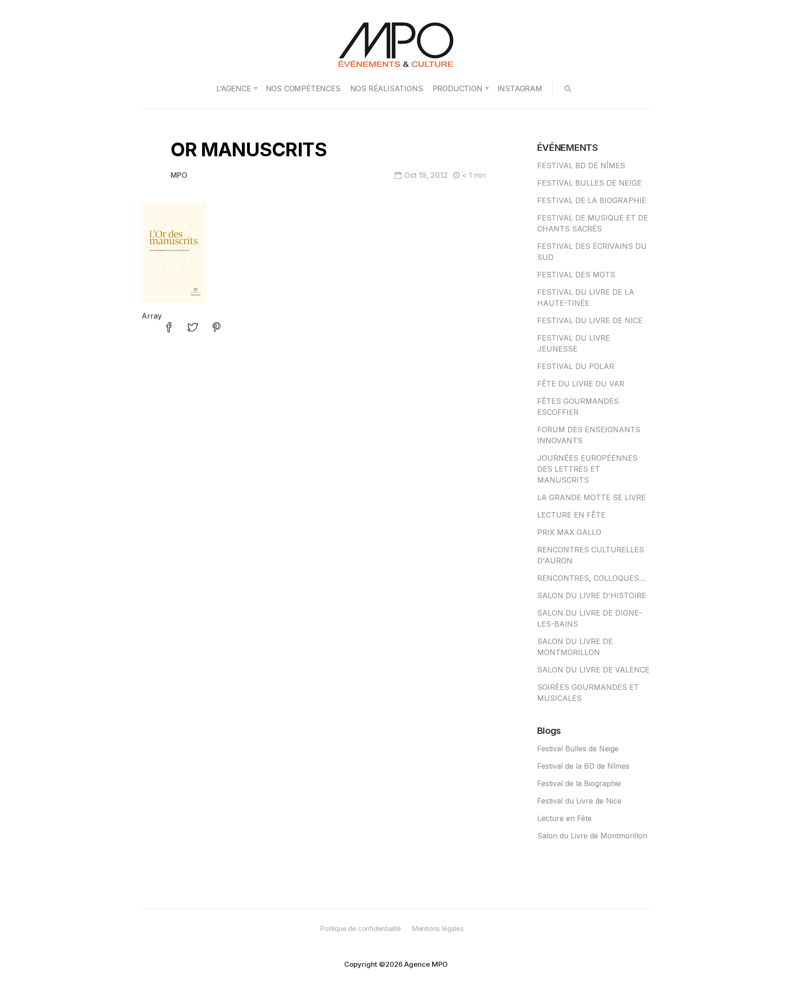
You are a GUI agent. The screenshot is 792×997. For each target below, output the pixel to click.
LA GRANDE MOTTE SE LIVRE (591, 497)
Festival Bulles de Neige (578, 748)
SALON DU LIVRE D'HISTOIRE (591, 595)
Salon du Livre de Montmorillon (592, 835)
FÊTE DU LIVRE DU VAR (580, 383)
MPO (178, 175)
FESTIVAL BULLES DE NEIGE (589, 182)
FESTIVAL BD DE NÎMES (581, 165)
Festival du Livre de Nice (579, 800)
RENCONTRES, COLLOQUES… (591, 578)
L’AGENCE (233, 88)
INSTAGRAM (519, 88)
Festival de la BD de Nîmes (583, 766)
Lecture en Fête (564, 818)
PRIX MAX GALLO (569, 532)
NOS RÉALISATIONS (386, 88)
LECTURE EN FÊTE (571, 514)
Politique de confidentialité (360, 928)
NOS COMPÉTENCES (303, 88)
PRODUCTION (458, 88)
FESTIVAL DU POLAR (575, 366)
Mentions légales (438, 928)
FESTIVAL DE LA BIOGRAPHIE (591, 200)
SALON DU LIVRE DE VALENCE (593, 669)
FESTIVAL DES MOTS (576, 274)
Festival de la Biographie (579, 783)
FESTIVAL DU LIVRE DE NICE (590, 320)
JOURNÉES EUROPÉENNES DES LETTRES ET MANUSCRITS (587, 469)
